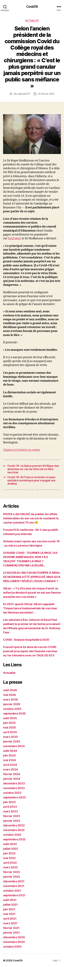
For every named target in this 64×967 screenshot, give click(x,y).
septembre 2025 (14, 713)
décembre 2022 (14, 825)
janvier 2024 (11, 778)
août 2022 (10, 844)
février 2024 (11, 774)
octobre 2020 (12, 946)
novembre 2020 (14, 942)
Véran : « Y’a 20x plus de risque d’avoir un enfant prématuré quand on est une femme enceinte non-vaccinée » (32, 592)
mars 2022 (10, 867)
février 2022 (11, 872)
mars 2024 (10, 769)
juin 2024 (9, 755)
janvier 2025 (11, 741)
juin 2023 (9, 802)
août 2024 (10, 750)
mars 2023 (10, 811)
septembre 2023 (14, 797)
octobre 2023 (12, 792)
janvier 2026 (11, 704)
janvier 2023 (11, 820)
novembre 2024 (14, 746)
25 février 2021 (46, 93)
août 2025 (10, 718)
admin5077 (24, 93)
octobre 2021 (12, 890)
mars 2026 (10, 699)
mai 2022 (9, 858)
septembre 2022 (14, 839)
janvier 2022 (11, 876)
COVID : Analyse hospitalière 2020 (26, 639)
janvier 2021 (11, 932)
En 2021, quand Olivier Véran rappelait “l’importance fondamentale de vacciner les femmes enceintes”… (30, 608)
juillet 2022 (10, 848)
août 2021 (9, 900)
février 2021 (11, 928)
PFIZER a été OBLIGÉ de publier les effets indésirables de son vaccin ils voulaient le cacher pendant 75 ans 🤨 (30, 518)
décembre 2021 (13, 881)
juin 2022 (9, 853)
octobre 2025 (12, 708)
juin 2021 (9, 909)
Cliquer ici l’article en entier (21, 450)
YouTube (13, 238)
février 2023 (11, 816)
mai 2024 (9, 760)
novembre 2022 (14, 830)
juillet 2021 (10, 904)
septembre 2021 (14, 895)
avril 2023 (10, 806)
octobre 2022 (12, 834)
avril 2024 (10, 764)
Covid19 (32, 6)
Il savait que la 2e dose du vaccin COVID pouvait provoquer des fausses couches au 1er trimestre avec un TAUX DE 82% (30, 651)
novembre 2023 (14, 788)
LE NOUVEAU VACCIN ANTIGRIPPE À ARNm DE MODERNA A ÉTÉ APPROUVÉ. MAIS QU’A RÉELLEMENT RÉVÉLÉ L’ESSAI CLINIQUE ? (31, 577)
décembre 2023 (14, 783)
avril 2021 (9, 918)
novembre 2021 (13, 886)
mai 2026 (9, 694)
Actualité (32, 20)
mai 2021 (9, 914)
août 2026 (10, 690)
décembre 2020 (14, 937)
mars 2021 (10, 923)
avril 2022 (10, 862)
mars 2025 (10, 736)
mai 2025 (9, 727)
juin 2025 (9, 722)
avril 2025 (10, 732)
